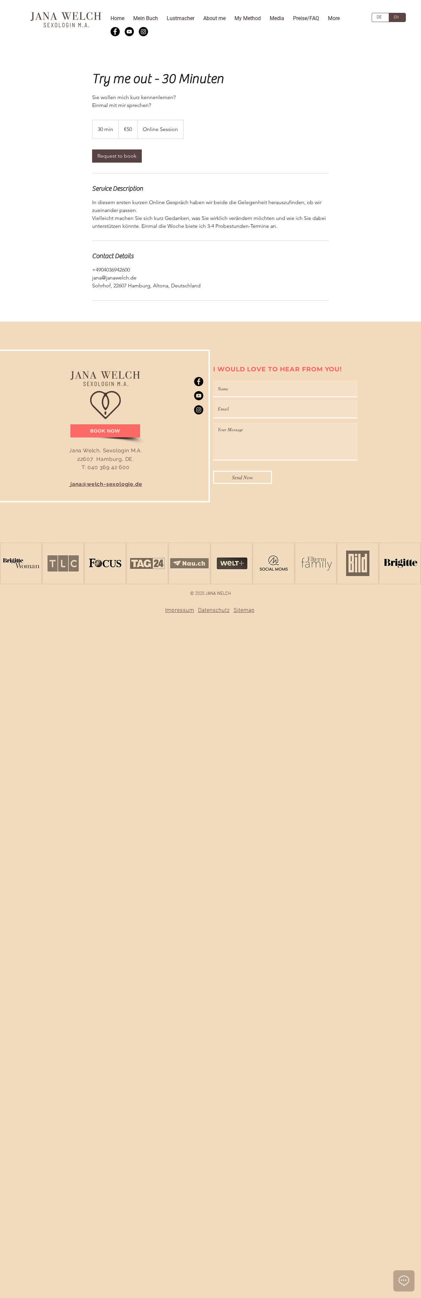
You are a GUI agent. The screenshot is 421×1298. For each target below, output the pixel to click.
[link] (117, 156)
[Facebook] (115, 31)
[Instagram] (143, 31)
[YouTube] (129, 31)
